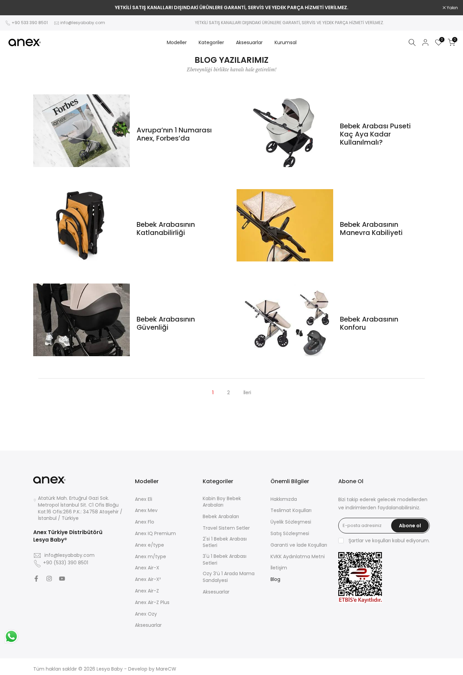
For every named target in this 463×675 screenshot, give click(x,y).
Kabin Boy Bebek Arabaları (222, 502)
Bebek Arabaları (221, 516)
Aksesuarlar (249, 42)
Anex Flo (144, 522)
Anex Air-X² (148, 579)
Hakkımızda (283, 499)
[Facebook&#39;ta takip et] (36, 578)
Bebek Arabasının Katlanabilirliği (166, 228)
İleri (247, 392)
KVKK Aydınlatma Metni (297, 556)
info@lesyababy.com (82, 22)
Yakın (14, 8)
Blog (275, 579)
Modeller (177, 42)
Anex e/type (149, 545)
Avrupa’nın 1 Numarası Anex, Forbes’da (174, 134)
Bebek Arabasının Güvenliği (166, 323)
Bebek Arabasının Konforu (369, 323)
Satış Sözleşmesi (289, 533)
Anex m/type (150, 556)
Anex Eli (143, 499)
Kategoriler (211, 42)
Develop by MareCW (152, 669)
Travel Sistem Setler (226, 528)
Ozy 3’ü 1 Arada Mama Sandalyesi (229, 577)
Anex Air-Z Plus (152, 602)
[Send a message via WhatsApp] (11, 636)
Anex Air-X (147, 568)
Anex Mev (146, 510)
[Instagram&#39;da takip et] (49, 578)
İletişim (278, 568)
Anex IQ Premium (155, 533)
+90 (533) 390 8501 (65, 563)
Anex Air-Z (147, 591)
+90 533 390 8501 (30, 22)
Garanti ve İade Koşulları (298, 545)
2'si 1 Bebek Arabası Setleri (225, 542)
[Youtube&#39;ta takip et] (62, 578)
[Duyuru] (231, 8)
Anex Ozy (146, 614)
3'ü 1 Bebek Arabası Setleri (224, 559)
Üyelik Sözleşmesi (290, 522)
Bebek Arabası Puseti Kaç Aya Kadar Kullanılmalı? (375, 134)
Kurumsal (286, 42)
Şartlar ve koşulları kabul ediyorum (388, 540)
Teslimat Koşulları (290, 510)
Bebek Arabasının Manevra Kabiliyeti (371, 228)
